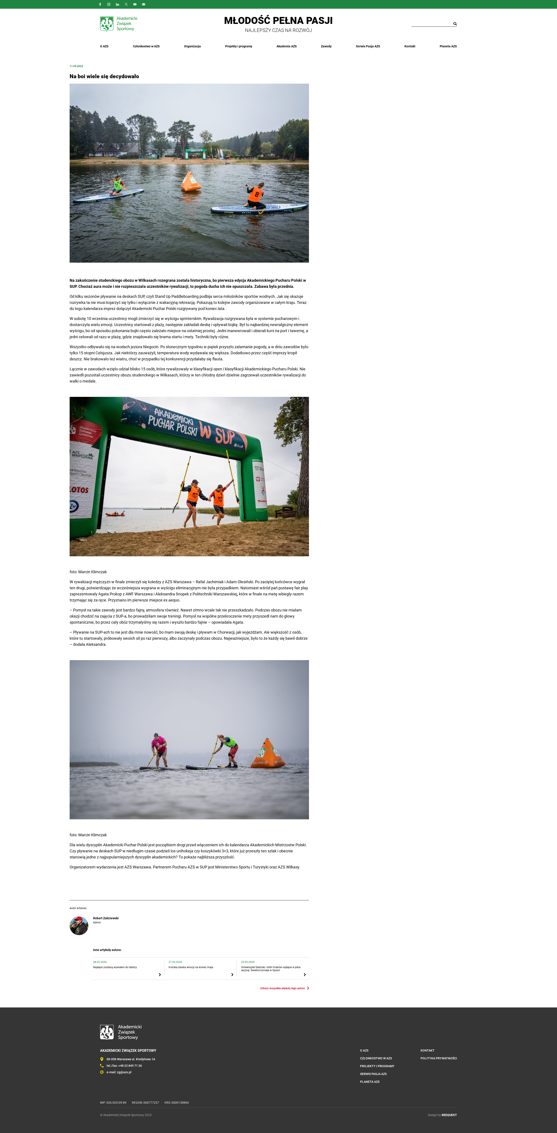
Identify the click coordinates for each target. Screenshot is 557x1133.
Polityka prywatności (439, 1058)
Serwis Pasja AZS (368, 46)
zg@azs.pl (124, 1072)
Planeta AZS (448, 46)
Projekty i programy (238, 46)
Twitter (126, 4)
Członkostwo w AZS (146, 46)
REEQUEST (449, 1115)
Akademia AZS (287, 46)
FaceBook (100, 4)
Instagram (108, 4)
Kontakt (409, 46)
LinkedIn (117, 4)
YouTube (135, 4)
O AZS (104, 46)
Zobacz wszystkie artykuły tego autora (282, 988)
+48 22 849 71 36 (130, 1065)
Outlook (143, 4)
